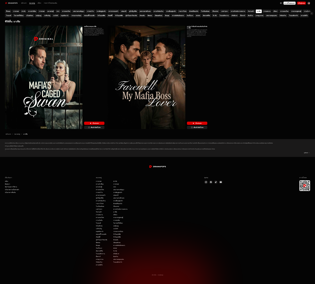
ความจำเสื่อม (100, 184)
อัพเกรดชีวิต (99, 251)
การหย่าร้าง (99, 192)
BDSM (115, 248)
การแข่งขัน (116, 220)
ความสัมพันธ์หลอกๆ (119, 245)
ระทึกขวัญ (99, 228)
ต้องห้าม (115, 256)
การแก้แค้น (99, 220)
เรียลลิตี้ (98, 237)
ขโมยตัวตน (99, 226)
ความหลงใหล (100, 189)
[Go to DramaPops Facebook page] (211, 182)
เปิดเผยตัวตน (117, 242)
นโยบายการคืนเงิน (10, 192)
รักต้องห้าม (99, 262)
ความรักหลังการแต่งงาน (120, 209)
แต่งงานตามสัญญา (118, 189)
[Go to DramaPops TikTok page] (216, 182)
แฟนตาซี (115, 195)
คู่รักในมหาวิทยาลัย (101, 240)
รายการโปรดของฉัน (50, 3)
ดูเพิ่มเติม (306, 152)
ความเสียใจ (99, 265)
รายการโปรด (100, 203)
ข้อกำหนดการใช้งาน (11, 187)
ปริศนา (115, 214)
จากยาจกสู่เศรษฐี (118, 217)
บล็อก (39, 3)
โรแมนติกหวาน (100, 253)
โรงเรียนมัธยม (100, 206)
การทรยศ (98, 181)
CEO (114, 187)
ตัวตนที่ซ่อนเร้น (117, 203)
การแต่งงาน (99, 214)
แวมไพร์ (115, 228)
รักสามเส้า (99, 212)
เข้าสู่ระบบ (301, 3)
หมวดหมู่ (32, 3)
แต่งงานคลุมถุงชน (118, 259)
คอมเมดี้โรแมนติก (101, 234)
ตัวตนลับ (115, 240)
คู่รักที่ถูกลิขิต (99, 198)
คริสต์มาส (116, 253)
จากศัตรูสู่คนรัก (117, 192)
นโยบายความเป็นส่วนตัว (12, 189)
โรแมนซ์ (98, 223)
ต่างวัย (115, 181)
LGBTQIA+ (99, 209)
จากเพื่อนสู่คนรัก (118, 201)
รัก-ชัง (115, 251)
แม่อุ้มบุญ (116, 226)
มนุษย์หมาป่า (99, 231)
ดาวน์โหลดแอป (289, 3)
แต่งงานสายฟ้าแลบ (118, 198)
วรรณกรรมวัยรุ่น (118, 231)
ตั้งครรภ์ (98, 256)
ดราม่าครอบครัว (100, 195)
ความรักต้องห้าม (101, 201)
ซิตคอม (98, 242)
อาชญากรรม (99, 259)
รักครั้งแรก (99, 248)
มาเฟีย (115, 212)
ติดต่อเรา (7, 184)
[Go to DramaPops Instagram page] (206, 182)
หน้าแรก (24, 3)
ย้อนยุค (98, 245)
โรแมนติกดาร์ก (117, 262)
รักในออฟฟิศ (117, 234)
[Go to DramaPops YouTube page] (221, 182)
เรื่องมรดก (116, 206)
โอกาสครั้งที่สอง (118, 223)
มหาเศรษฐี (99, 187)
